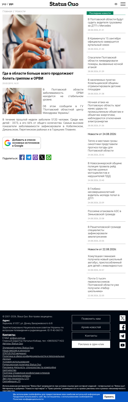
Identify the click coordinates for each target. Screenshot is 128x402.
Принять (109, 396)
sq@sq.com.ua (17, 338)
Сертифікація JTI (11, 381)
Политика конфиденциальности (28, 399)
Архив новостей (91, 327)
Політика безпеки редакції (16, 375)
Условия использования (15, 361)
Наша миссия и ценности (16, 350)
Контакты (8, 334)
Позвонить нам (91, 318)
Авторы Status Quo (12, 343)
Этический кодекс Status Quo (18, 347)
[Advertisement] (42, 173)
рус (11, 4)
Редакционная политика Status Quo (21, 364)
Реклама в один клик (91, 344)
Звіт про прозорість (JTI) (15, 378)
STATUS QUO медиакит (14, 353)
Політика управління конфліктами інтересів (26, 372)
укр (4, 4)
